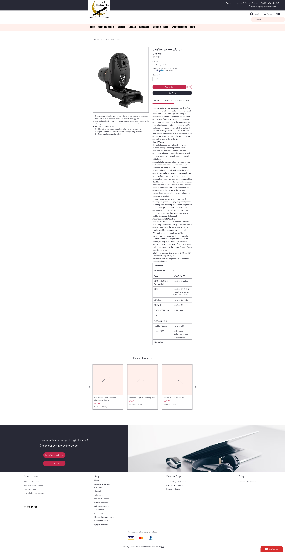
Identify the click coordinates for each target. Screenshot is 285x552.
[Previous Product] (89, 387)
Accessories (99, 510)
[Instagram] (28, 506)
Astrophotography (101, 506)
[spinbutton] (158, 79)
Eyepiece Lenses (101, 502)
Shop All (97, 491)
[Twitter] (32, 506)
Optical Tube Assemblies (104, 517)
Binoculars (98, 513)
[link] (163, 101)
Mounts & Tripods (101, 498)
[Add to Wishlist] (189, 87)
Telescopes (98, 495)
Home (95, 39)
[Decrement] (154, 79)
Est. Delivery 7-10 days (160, 65)
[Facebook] (25, 506)
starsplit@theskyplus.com (34, 493)
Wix (162, 547)
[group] (142, 387)
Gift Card (98, 487)
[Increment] (161, 79)
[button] (278, 14)
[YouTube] (35, 506)
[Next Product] (195, 387)
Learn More (169, 71)
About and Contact (102, 484)
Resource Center (101, 521)
